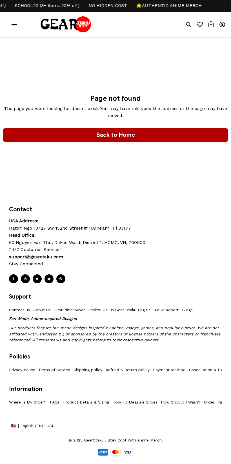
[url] (36, 257)
